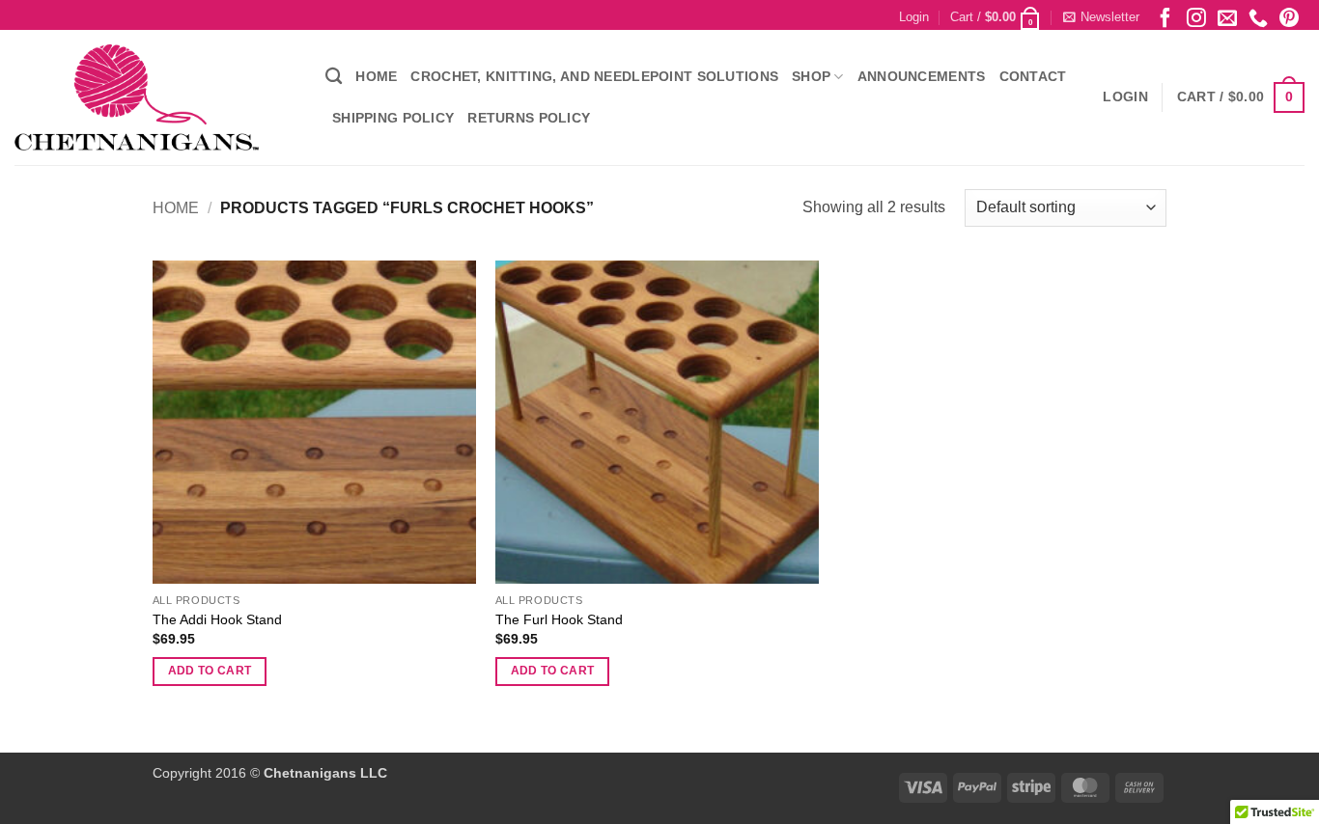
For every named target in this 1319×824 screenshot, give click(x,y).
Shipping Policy (393, 117)
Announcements (921, 76)
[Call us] (1258, 17)
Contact (1033, 76)
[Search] (333, 76)
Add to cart (210, 670)
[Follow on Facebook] (1165, 17)
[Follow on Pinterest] (1289, 17)
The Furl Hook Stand (559, 619)
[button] (914, 17)
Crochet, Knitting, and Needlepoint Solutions (594, 76)
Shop (811, 76)
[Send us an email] (1227, 17)
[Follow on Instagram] (1196, 17)
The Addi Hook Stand (217, 619)
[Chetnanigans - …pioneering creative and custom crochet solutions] (155, 97)
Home (376, 76)
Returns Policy (528, 117)
